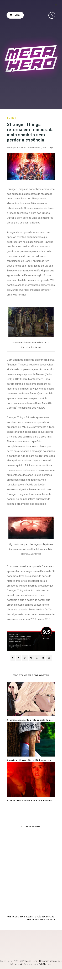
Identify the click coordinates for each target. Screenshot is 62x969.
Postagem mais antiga (41, 919)
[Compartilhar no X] (18, 658)
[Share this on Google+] (25, 658)
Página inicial (45, 916)
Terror (11, 118)
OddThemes (45, 964)
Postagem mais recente (21, 916)
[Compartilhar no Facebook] (13, 658)
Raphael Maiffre (18, 147)
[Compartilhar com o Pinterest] (49, 658)
